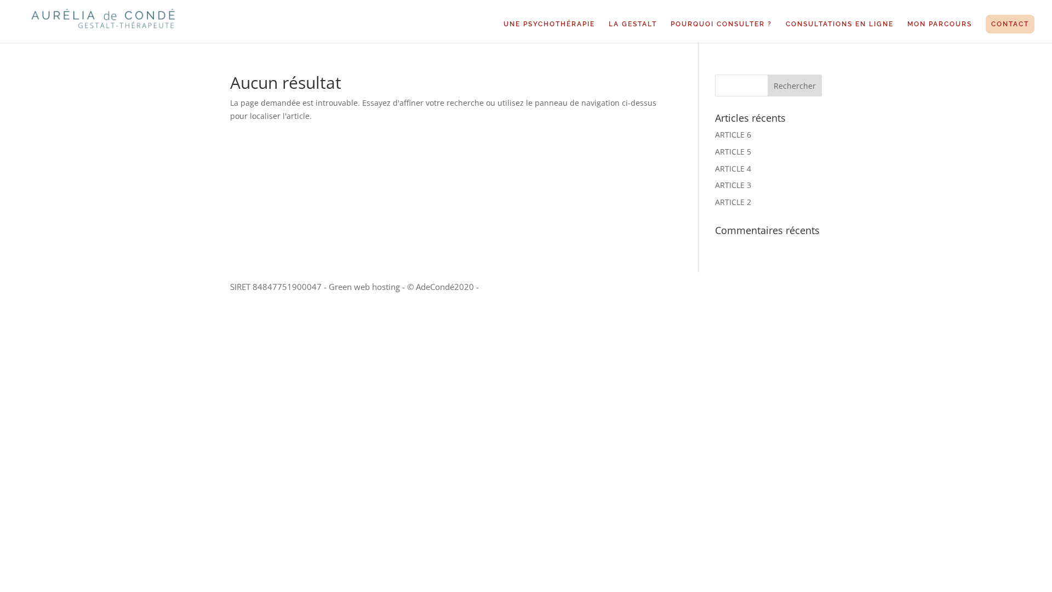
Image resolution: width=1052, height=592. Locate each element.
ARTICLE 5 (733, 151)
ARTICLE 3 (733, 185)
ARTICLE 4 (733, 168)
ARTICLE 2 (733, 202)
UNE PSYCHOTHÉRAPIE (549, 24)
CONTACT (1010, 24)
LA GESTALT (633, 24)
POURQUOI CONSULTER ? (721, 24)
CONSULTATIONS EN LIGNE (840, 24)
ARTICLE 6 (733, 134)
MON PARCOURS (939, 24)
